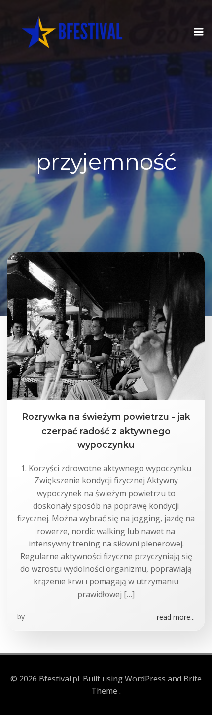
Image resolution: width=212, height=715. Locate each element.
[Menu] (198, 32)
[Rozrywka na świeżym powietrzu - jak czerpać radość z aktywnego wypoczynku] (106, 325)
